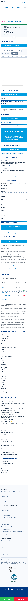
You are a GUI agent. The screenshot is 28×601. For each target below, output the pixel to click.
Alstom (3, 360)
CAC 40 (3, 287)
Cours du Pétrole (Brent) (7, 441)
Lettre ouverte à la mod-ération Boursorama (12, 402)
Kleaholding (4, 392)
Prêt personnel (4, 472)
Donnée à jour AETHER (7, 419)
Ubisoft (3, 380)
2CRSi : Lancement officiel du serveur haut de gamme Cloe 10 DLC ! (12, 416)
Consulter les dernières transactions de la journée (12, 153)
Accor (2, 386)
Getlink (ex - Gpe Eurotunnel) (8, 347)
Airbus (2, 382)
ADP (2, 371)
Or (2, 290)
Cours (3, 21)
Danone (3, 345)
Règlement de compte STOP (8, 410)
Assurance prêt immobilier (7, 476)
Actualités (10, 21)
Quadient (3, 364)
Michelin (3, 340)
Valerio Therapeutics (6, 377)
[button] (2, 2)
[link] (11, 491)
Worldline (3, 390)
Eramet (3, 358)
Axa (2, 334)
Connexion (24, 2)
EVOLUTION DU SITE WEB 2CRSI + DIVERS (12, 423)
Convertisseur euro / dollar (7, 449)
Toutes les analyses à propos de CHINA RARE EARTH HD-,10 (14, 232)
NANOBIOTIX (5, 293)
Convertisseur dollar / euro (7, 447)
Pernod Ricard (4, 379)
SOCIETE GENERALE (7, 295)
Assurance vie (4, 469)
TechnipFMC (4, 368)
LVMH (2, 349)
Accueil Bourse (4, 431)
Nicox (2, 351)
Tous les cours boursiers (7, 432)
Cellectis (3, 344)
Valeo (2, 369)
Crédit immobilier (5, 470)
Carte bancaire (4, 465)
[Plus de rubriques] (25, 21)
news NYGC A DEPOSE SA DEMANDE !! (11, 412)
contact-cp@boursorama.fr (11, 140)
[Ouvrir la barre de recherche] (18, 2)
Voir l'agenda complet (6, 122)
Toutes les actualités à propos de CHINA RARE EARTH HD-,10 (14, 175)
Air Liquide (3, 384)
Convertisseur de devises (7, 445)
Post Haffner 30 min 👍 (7, 421)
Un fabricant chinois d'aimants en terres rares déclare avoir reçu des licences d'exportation (13, 163)
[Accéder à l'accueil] (2, 7)
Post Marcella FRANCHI (7, 414)
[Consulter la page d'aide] (20, 2)
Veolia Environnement (6, 356)
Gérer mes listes (5, 299)
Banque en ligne (5, 461)
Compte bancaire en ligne (7, 463)
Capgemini (3, 388)
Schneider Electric (5, 342)
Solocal (3, 366)
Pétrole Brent (4, 285)
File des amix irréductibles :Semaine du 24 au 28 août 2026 (13, 404)
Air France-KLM (5, 336)
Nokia (2, 355)
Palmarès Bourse (5, 440)
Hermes (3, 375)
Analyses (18, 21)
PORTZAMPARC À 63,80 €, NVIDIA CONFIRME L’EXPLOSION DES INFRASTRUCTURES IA (13, 407)
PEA (2, 479)
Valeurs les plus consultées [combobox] (9, 278)
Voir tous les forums (14, 268)
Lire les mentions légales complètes (8, 265)
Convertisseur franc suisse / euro (9, 454)
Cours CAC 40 (4, 434)
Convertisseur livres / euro (7, 452)
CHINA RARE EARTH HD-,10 (13, 28)
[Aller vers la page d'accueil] (5, 2)
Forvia (2, 362)
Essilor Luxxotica (5, 338)
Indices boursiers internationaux (9, 438)
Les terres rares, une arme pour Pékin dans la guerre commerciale (13, 171)
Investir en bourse (5, 478)
